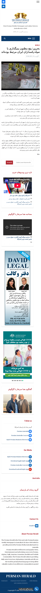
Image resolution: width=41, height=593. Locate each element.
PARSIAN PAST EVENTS (18, 581)
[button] (5, 355)
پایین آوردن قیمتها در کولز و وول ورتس (19, 199)
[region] (17, 288)
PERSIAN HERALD (21, 576)
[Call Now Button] (36, 589)
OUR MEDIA (33, 581)
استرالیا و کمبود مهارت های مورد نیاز (20, 195)
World (37, 45)
